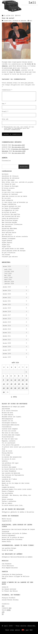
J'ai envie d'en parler (10, 445)
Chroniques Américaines (10, 425)
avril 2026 (8, 277)
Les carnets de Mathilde (11, 473)
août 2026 (7, 269)
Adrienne (5, 151)
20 (19, 384)
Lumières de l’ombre (9, 479)
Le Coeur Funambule (9, 471)
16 (4, 384)
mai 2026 (7, 275)
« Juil (14, 397)
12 (15, 380)
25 (11, 388)
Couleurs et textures (10, 194)
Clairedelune (6, 427)
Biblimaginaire (7, 418)
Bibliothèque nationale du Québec (14, 533)
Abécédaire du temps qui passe (13, 406)
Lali (32, 2)
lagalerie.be (6, 521)
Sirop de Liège (7, 550)
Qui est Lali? (7, 234)
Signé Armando (7, 240)
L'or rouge (6, 455)
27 (19, 388)
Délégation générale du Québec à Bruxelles (18, 512)
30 (4, 392)
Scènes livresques (8, 238)
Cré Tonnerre (6, 563)
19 (15, 384)
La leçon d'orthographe (10, 208)
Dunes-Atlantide (8, 437)
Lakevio (4, 461)
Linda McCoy (6, 477)
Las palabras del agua (10, 463)
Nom (4, 103)
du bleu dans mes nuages (11, 435)
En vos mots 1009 (18, 145)
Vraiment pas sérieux (10, 256)
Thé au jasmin (7, 503)
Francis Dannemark (8, 535)
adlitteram (6, 408)
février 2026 (9, 281)
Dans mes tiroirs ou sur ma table (14, 196)
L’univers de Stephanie (19, 149)
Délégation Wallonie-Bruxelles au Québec (17, 557)
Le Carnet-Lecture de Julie (12, 469)
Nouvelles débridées (9, 228)
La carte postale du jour (11, 206)
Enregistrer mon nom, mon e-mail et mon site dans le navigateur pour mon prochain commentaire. (19, 128)
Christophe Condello (9, 422)
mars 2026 (7, 279)
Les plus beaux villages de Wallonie (15, 576)
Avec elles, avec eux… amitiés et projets (17, 182)
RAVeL (4, 578)
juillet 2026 (9, 271)
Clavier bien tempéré (10, 429)
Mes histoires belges (10, 220)
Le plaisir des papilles (11, 214)
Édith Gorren (6, 519)
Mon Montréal (6, 226)
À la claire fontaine (10, 410)
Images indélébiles (9, 204)
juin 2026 (7, 273)
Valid (6, 610)
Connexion (6, 160)
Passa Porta (6, 541)
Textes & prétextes (9, 501)
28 (23, 388)
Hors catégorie (7, 200)
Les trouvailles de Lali (11, 216)
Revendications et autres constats (15, 236)
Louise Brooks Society (10, 600)
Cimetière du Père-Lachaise (12, 574)
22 (26, 384)
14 (23, 380)
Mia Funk (5, 485)
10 (7, 380)
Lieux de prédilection (10, 218)
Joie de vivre (7, 451)
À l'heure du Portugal (10, 186)
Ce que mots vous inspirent (12, 192)
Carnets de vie (7, 420)
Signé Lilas (6, 246)
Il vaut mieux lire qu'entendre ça (15, 202)
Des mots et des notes (10, 433)
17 (7, 384)
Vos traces (6, 254)
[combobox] (10, 167)
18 (11, 384)
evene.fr (5, 587)
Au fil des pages (8, 180)
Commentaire (7, 90)
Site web (5, 119)
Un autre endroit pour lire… (12, 505)
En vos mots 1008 (19, 151)
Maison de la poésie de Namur (13, 537)
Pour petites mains (9, 232)
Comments (6, 608)
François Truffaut (8, 598)
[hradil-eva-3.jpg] (16, 58)
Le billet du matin (9, 212)
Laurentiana (6, 465)
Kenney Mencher (7, 453)
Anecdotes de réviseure (10, 178)
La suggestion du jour (10, 210)
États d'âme (6, 190)
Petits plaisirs (8, 230)
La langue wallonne (9, 589)
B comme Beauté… (8, 414)
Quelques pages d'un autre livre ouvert (17, 489)
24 (7, 388)
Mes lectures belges (9, 222)
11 (11, 380)
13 (19, 380)
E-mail (5, 111)
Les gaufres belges (9, 548)
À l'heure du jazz (8, 184)
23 (4, 388)
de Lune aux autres (9, 431)
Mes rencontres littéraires (12, 224)
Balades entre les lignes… (11, 416)
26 (15, 388)
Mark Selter (6, 481)
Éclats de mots (7, 412)
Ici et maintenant (8, 443)
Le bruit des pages (9, 467)
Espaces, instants (8, 441)
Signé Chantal (7, 242)
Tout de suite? (8, 18)
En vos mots (6, 198)
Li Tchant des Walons (10, 591)
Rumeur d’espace (8, 491)
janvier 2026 (9, 283)
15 (26, 380)
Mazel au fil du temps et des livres (15, 483)
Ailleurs (5, 174)
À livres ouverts (8, 188)
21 (23, 384)
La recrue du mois (8, 459)
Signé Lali (6, 244)
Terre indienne (7, 499)
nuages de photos (8, 487)
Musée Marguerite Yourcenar (12, 539)
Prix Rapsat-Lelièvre (10, 567)
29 (26, 388)
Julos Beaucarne (8, 565)
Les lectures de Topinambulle (13, 475)
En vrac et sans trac (10, 439)
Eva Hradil (16, 70)
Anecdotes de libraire (10, 176)
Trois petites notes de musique (13, 250)
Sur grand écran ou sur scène (13, 248)
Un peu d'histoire (8, 252)
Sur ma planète (7, 493)
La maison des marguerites (11, 457)
